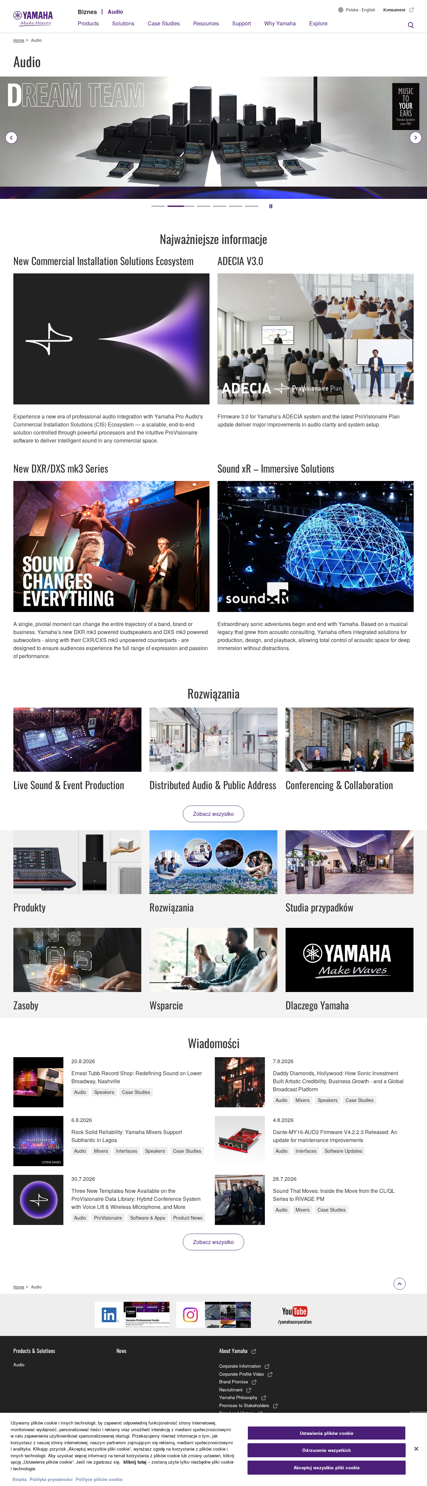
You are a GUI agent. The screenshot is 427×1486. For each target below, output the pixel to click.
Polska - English (360, 9)
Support (241, 23)
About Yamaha (233, 1351)
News (121, 1351)
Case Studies (164, 23)
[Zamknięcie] (416, 1448)
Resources (206, 23)
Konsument (394, 10)
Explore (318, 23)
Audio (115, 11)
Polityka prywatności (51, 1479)
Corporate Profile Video (241, 1374)
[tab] (158, 206)
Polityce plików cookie (99, 1479)
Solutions (123, 23)
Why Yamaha (280, 23)
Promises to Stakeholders (244, 1405)
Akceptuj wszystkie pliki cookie (327, 1467)
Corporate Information (240, 1366)
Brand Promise (233, 1381)
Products (88, 23)
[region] (213, 1449)
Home (18, 40)
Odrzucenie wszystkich (326, 1450)
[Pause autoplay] (271, 206)
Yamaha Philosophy (238, 1397)
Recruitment (231, 1389)
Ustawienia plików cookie (326, 1433)
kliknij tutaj (134, 1462)
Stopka (20, 1479)
